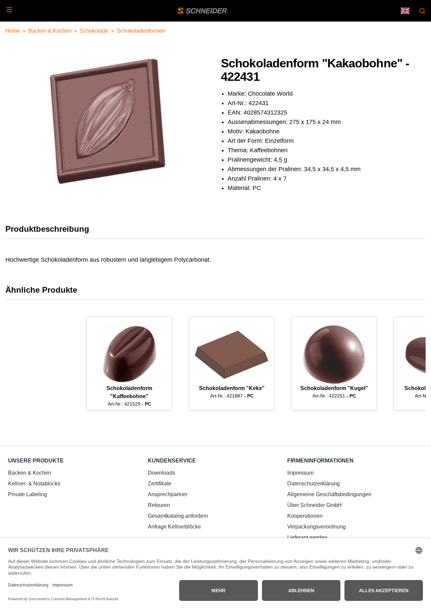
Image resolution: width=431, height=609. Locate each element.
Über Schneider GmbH (314, 505)
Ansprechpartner (168, 494)
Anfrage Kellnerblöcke (174, 527)
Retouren (159, 505)
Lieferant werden (307, 537)
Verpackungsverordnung (316, 527)
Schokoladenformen (141, 31)
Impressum (300, 473)
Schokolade (94, 31)
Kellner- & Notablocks (34, 483)
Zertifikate (159, 483)
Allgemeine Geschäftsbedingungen (329, 494)
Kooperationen (305, 516)
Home (12, 31)
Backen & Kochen (49, 31)
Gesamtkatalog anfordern (178, 516)
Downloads (161, 473)
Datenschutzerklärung (313, 483)
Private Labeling (27, 494)
